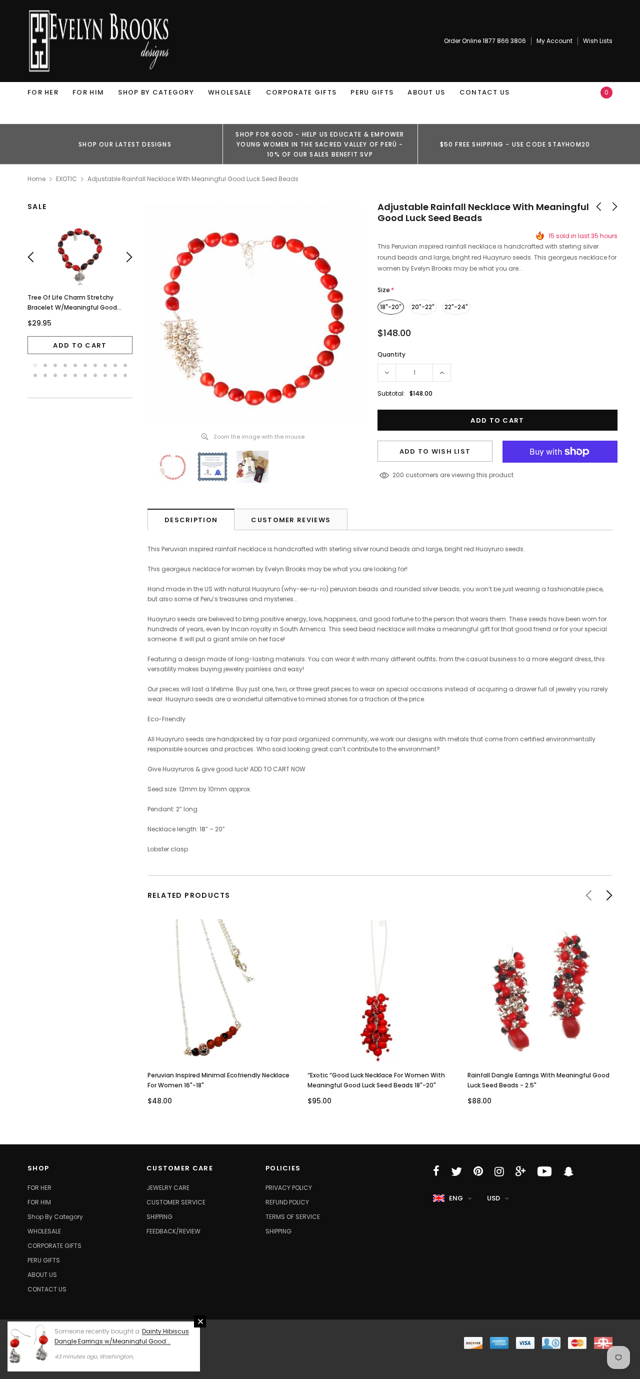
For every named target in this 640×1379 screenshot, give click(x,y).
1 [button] (35, 365)
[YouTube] (544, 1171)
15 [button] (75, 375)
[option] (125, 144)
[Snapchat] (569, 1171)
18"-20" (391, 307)
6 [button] (85, 365)
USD (493, 1198)
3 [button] (55, 365)
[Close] (200, 1321)
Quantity (392, 354)
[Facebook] (436, 1171)
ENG (456, 1198)
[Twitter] (456, 1171)
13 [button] (55, 375)
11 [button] (35, 375)
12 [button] (45, 375)
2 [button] (45, 365)
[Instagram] (499, 1171)
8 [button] (105, 365)
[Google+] (521, 1171)
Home (37, 179)
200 (398, 475)
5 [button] (75, 365)
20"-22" (423, 307)
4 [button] (65, 365)
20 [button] (125, 375)
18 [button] (105, 375)
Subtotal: (391, 393)
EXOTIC (66, 179)
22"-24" (456, 307)
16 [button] (85, 375)
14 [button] (65, 375)
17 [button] (95, 375)
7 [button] (95, 365)
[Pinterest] (478, 1171)
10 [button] (125, 365)
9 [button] (115, 365)
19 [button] (115, 375)
